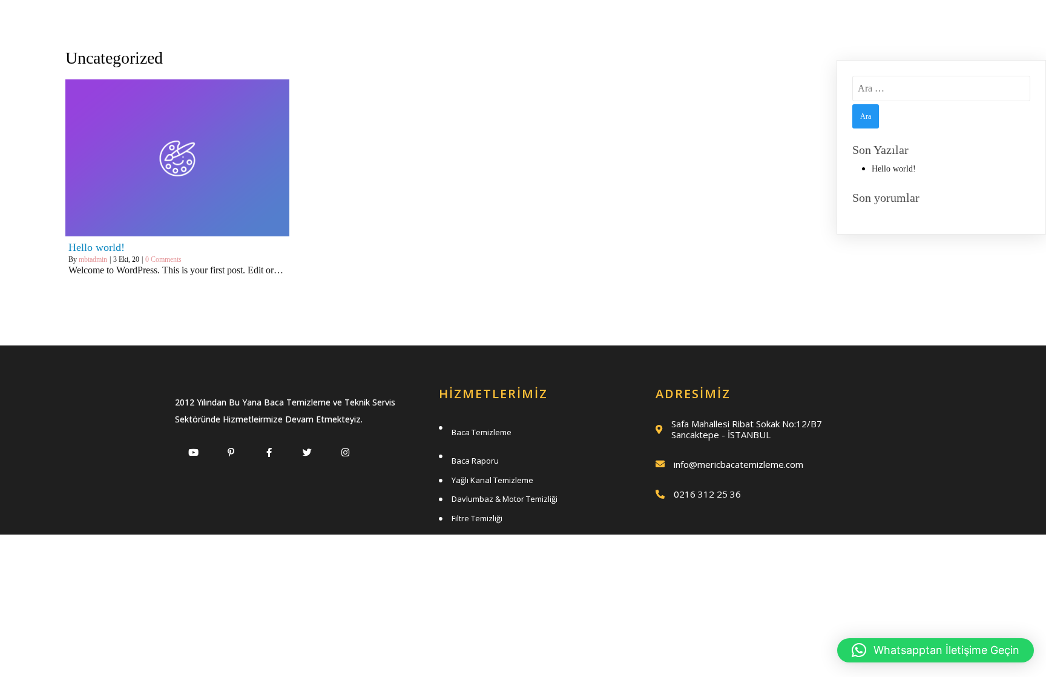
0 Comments (163, 259)
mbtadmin (93, 259)
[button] (935, 650)
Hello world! (894, 168)
